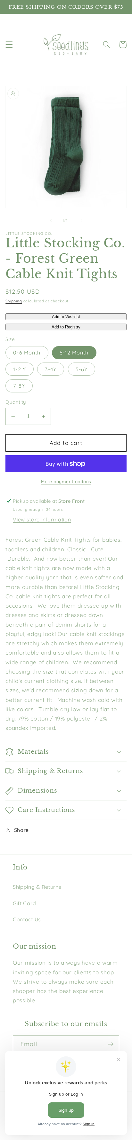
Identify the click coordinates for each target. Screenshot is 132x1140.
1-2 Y (19, 369)
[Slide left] (51, 221)
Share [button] (21, 830)
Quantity (15, 402)
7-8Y (19, 385)
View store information (42, 519)
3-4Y (50, 369)
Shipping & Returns (37, 887)
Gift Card (24, 903)
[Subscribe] (111, 1044)
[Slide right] (81, 221)
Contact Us (27, 919)
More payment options (66, 481)
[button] (9, 44)
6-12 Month (74, 352)
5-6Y (82, 369)
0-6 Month (26, 352)
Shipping (13, 301)
